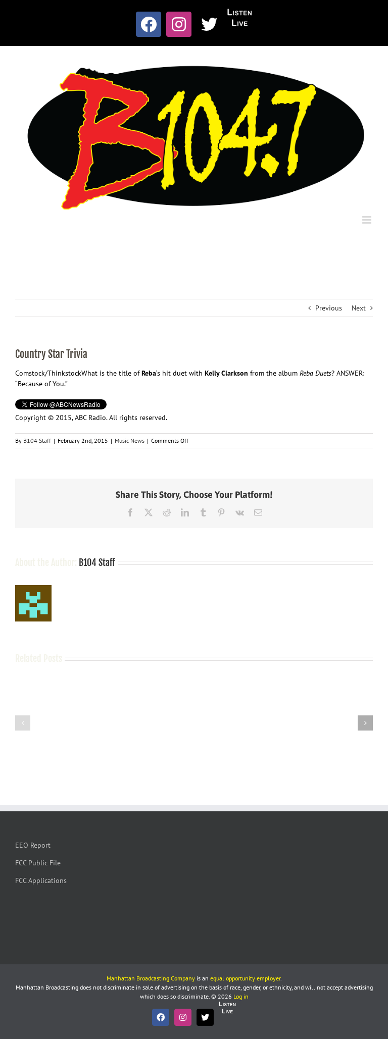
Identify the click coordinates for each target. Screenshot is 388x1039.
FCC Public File (38, 862)
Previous (328, 308)
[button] (22, 723)
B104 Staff (37, 440)
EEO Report (33, 845)
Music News (129, 440)
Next (359, 308)
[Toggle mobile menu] (367, 220)
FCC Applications (41, 880)
